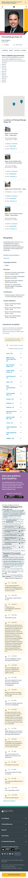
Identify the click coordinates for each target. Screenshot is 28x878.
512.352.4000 (12, 198)
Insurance (17, 50)
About (11, 50)
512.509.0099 (12, 226)
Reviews (24, 50)
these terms (21, 348)
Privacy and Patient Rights (8, 866)
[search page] (26, 7)
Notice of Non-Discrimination (16, 865)
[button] (14, 104)
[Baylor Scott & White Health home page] (14, 7)
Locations (5, 50)
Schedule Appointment (14, 874)
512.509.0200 (12, 174)
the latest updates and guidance (9, 3)
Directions (15, 143)
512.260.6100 (12, 146)
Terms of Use (5, 865)
